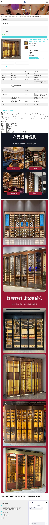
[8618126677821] (3, 518)
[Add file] (30, 523)
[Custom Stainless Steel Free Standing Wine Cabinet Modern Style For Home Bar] (11, 49)
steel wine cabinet (9, 496)
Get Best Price (34, 58)
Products (6, 16)
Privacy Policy (3, 522)
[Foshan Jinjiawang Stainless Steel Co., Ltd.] (25, 2)
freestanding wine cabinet (20, 496)
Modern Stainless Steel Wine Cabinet (34, 496)
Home (3, 16)
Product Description (22, 63)
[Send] (46, 523)
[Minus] (46, 502)
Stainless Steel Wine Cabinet (13, 16)
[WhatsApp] (2, 34)
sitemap (7, 522)
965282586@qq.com (6, 29)
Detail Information (8, 63)
